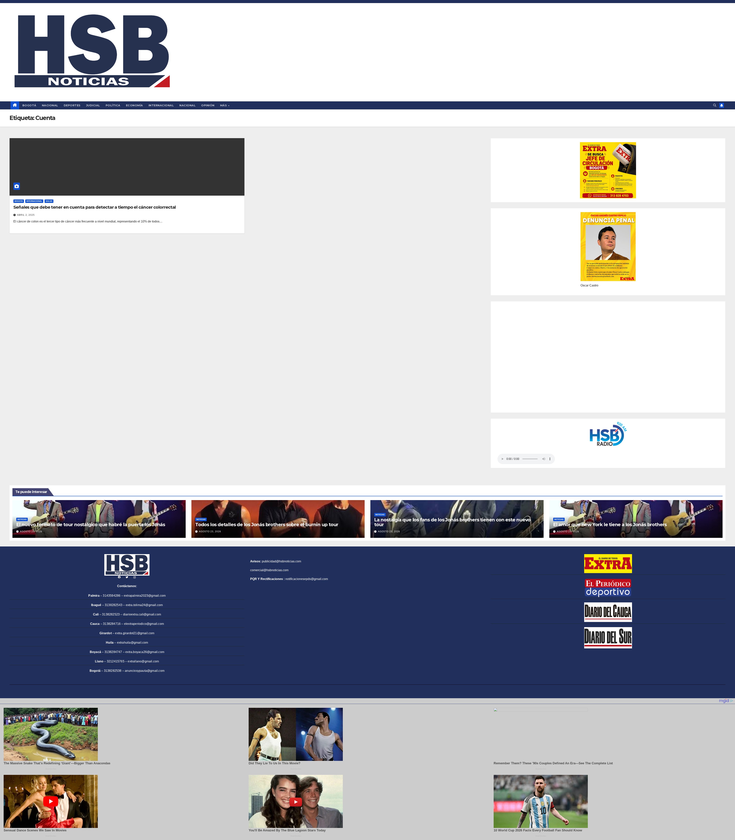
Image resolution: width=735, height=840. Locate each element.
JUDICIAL (93, 105)
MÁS (224, 105)
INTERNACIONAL (161, 105)
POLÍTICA (113, 105)
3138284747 (113, 652)
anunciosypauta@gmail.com (144, 670)
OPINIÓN (208, 105)
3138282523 (111, 614)
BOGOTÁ (29, 105)
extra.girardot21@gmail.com (134, 633)
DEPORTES (72, 105)
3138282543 (113, 605)
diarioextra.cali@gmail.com (142, 614)
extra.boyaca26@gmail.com (144, 652)
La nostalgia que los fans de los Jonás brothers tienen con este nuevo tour (452, 522)
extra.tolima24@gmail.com (144, 605)
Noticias (22, 519)
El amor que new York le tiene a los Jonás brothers (610, 524)
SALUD (49, 201)
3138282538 (113, 670)
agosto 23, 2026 (31, 531)
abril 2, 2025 (26, 215)
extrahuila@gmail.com (132, 642)
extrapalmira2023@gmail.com (145, 595)
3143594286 (111, 595)
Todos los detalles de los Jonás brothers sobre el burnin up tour (266, 524)
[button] (714, 105)
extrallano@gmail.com (143, 661)
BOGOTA (19, 201)
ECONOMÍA (134, 105)
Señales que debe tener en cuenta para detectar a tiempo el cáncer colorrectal (94, 207)
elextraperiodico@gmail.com (144, 623)
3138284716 (112, 623)
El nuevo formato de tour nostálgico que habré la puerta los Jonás (90, 524)
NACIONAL (50, 105)
